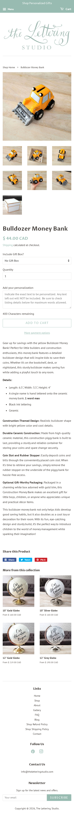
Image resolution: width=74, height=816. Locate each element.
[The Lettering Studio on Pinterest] (33, 752)
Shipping (8, 245)
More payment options (37, 333)
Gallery (37, 710)
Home (37, 695)
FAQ (37, 714)
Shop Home (9, 67)
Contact (37, 733)
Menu (10, 9)
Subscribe (59, 798)
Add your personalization (18, 287)
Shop (37, 700)
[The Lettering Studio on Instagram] (41, 752)
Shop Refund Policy (37, 724)
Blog (37, 719)
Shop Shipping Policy (37, 729)
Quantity (8, 269)
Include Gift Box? (13, 254)
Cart (68, 9)
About (37, 705)
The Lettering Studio (47, 808)
